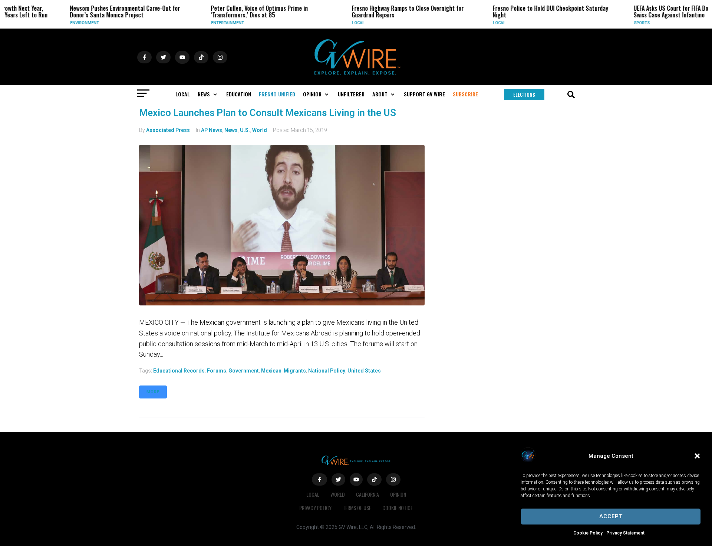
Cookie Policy (588, 533)
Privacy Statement (625, 533)
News (231, 130)
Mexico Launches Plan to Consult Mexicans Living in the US (267, 112)
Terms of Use (357, 508)
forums (216, 371)
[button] (697, 456)
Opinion (398, 494)
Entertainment (204, 22)
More (152, 392)
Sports (619, 22)
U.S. (245, 130)
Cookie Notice (397, 508)
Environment (61, 22)
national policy (326, 371)
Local (335, 22)
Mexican (271, 371)
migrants (295, 371)
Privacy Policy (315, 508)
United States (364, 371)
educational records (179, 371)
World (259, 130)
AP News (211, 130)
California (367, 494)
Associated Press (168, 130)
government (243, 371)
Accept (611, 516)
